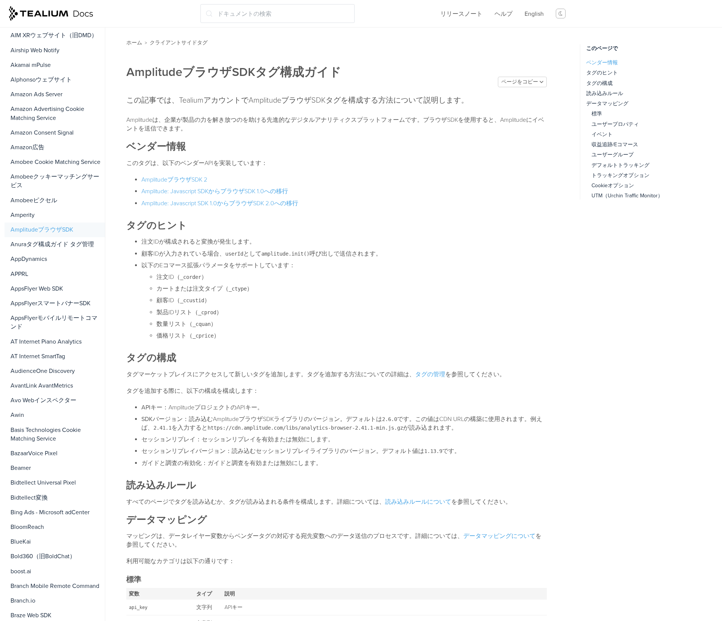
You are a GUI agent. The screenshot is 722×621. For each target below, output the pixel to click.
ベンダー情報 (602, 62)
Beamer (21, 468)
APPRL (19, 274)
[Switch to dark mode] (561, 13)
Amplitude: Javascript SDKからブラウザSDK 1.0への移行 (214, 191)
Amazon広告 (27, 147)
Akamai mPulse (31, 65)
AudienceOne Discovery (43, 371)
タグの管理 (430, 374)
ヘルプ (503, 14)
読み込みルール (604, 93)
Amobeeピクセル (34, 200)
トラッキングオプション (620, 175)
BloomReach (27, 527)
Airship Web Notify (35, 50)
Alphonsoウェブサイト (41, 79)
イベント (602, 134)
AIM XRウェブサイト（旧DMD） (54, 35)
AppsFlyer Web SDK (37, 288)
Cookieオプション (613, 185)
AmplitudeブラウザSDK (42, 229)
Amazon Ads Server (36, 94)
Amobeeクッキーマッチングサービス (55, 181)
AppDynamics (29, 259)
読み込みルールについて (418, 502)
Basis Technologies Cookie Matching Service (46, 434)
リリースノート (461, 14)
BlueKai (21, 541)
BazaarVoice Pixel (34, 453)
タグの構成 (599, 83)
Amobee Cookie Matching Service (55, 162)
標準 (597, 114)
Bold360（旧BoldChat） (43, 556)
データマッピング (607, 103)
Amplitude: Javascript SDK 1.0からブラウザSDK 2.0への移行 (219, 203)
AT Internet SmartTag (38, 356)
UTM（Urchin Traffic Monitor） (627, 195)
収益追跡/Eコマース (615, 144)
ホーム (134, 42)
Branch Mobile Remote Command (55, 586)
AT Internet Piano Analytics (46, 341)
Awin (17, 415)
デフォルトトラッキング (620, 165)
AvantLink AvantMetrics (42, 385)
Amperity (23, 215)
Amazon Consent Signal (42, 132)
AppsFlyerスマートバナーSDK (51, 303)
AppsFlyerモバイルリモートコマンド (54, 322)
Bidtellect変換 (29, 497)
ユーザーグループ (613, 154)
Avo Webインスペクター (43, 400)
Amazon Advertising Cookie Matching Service (47, 113)
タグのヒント (602, 73)
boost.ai (21, 571)
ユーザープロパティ (615, 124)
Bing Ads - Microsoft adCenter (50, 512)
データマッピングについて (499, 536)
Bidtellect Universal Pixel (43, 482)
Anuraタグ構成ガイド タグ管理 (52, 244)
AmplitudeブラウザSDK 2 (174, 179)
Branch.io (23, 600)
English (534, 14)
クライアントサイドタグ (179, 42)
